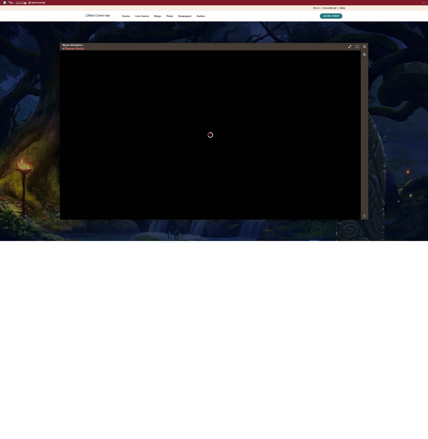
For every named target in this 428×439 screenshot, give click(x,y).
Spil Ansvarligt (38, 3)
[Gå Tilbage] (364, 46)
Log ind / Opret (331, 16)
